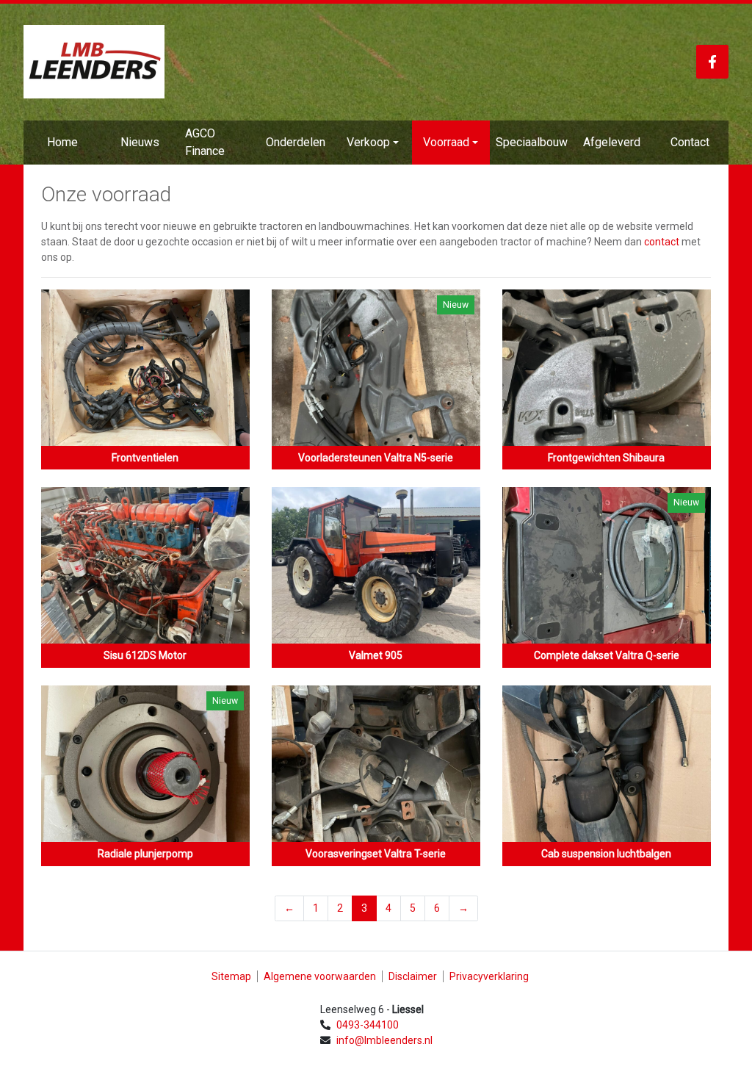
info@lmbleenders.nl (384, 1040)
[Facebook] (712, 62)
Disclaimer (412, 976)
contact (661, 242)
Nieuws (139, 142)
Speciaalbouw (532, 142)
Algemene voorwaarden (320, 976)
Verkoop (368, 142)
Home (62, 142)
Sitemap (231, 976)
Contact (689, 142)
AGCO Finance (205, 142)
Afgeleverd (611, 142)
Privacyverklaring (489, 976)
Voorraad (446, 142)
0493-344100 (367, 1025)
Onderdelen (295, 142)
